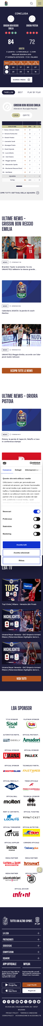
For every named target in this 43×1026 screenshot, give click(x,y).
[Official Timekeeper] (11, 833)
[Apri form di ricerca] (31, 3)
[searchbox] (21, 3)
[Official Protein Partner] (31, 740)
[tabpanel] (21, 149)
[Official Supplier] (11, 848)
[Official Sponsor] (11, 755)
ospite (26, 115)
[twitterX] (25, 1001)
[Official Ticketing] (31, 817)
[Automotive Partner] (11, 740)
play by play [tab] (34, 92)
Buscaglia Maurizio (30, 108)
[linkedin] (17, 1001)
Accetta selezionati (21, 553)
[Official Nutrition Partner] (31, 833)
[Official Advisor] (21, 894)
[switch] (36, 519)
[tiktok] (30, 1001)
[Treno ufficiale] (31, 786)
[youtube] (21, 1001)
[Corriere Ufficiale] (31, 848)
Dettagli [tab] (18, 470)
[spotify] (38, 1001)
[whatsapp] (34, 1001)
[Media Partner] (11, 863)
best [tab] (20, 92)
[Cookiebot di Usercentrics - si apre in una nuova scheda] (30, 463)
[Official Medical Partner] (11, 786)
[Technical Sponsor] (31, 802)
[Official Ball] (11, 802)
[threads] (13, 1001)
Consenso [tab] (7, 470)
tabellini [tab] (8, 92)
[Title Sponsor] (11, 725)
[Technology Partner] (31, 771)
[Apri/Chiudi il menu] (39, 3)
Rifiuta (21, 561)
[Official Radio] (31, 879)
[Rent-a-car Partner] (11, 817)
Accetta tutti (21, 545)
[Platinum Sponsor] (31, 725)
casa (15, 115)
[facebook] (4, 1001)
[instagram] (8, 1001)
